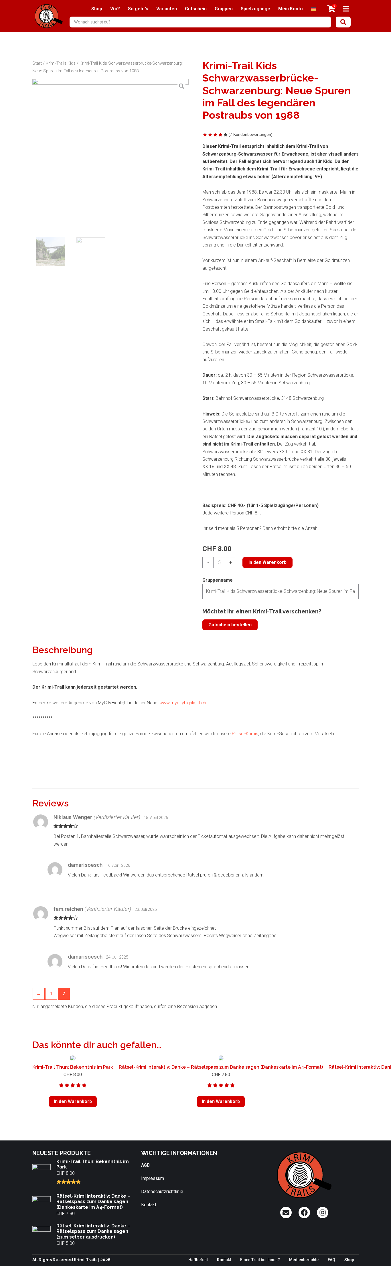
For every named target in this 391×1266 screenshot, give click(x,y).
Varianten (166, 8)
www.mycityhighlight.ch (182, 702)
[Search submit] (343, 22)
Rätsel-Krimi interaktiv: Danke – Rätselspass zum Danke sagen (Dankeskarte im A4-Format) (221, 1067)
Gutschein (196, 8)
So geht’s (138, 8)
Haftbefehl (198, 1259)
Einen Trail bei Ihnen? (260, 1259)
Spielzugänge (255, 8)
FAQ (331, 1259)
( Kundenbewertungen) (250, 134)
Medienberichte (304, 1259)
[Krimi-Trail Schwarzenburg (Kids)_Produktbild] (110, 157)
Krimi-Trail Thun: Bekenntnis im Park (72, 1067)
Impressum (152, 1178)
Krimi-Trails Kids (61, 63)
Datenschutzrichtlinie (162, 1191)
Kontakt (148, 1204)
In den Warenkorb (267, 562)
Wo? (115, 8)
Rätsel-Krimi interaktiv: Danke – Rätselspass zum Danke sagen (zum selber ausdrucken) (93, 1231)
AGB (145, 1165)
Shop (96, 8)
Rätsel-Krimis (245, 733)
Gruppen (224, 8)
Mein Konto (290, 8)
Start (37, 63)
